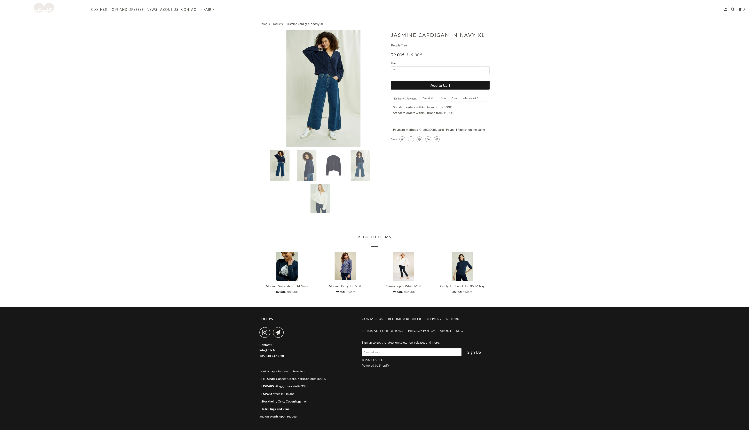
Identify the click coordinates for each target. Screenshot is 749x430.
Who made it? (470, 98)
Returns (453, 319)
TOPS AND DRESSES (127, 9)
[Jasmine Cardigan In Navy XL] (323, 88)
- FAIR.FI (208, 9)
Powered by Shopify (376, 365)
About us (169, 9)
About (446, 330)
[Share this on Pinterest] (419, 139)
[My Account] (726, 9)
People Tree (399, 45)
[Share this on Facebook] (410, 139)
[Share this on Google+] (427, 139)
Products (277, 24)
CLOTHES (99, 9)
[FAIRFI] (44, 8)
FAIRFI (377, 360)
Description (428, 98)
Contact (189, 9)
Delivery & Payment (405, 98)
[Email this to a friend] (436, 139)
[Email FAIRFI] (279, 332)
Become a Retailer (404, 319)
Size (393, 63)
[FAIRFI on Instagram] (265, 332)
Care (454, 98)
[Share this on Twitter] (401, 139)
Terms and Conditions (382, 330)
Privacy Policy (421, 330)
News (152, 9)
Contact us (372, 319)
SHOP (461, 330)
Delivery (434, 319)
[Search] (733, 9)
